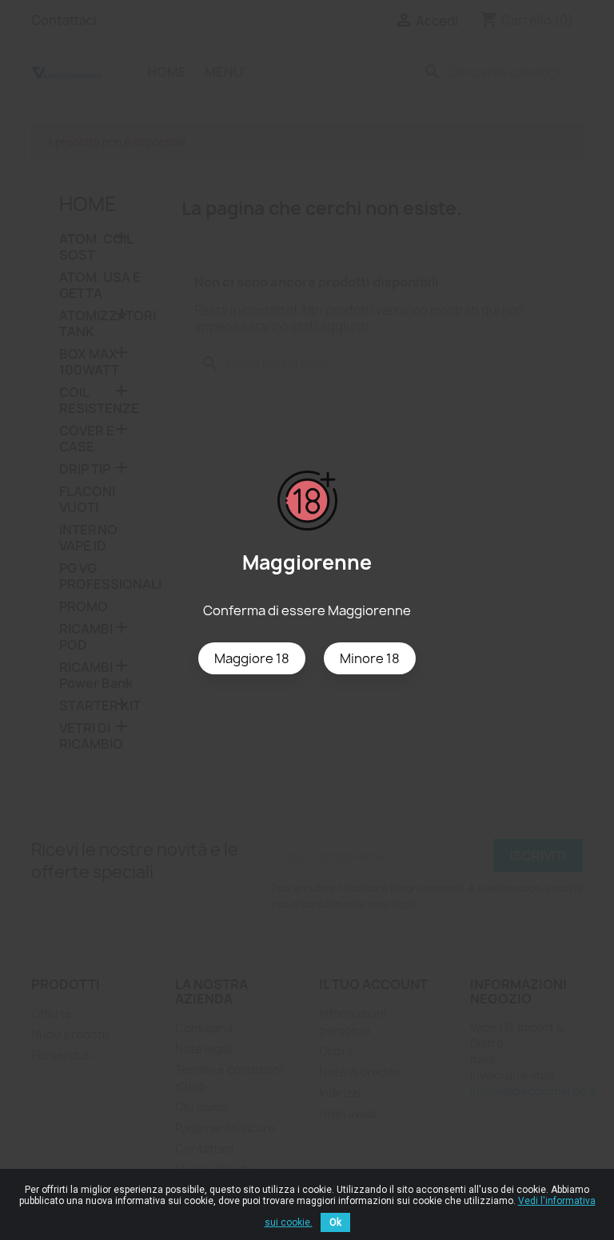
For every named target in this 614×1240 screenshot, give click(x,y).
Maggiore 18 (251, 658)
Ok (335, 1222)
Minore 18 (370, 658)
